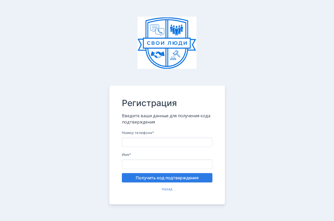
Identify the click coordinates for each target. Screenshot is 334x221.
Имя (126, 154)
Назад (167, 189)
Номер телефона (138, 133)
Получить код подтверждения (167, 177)
